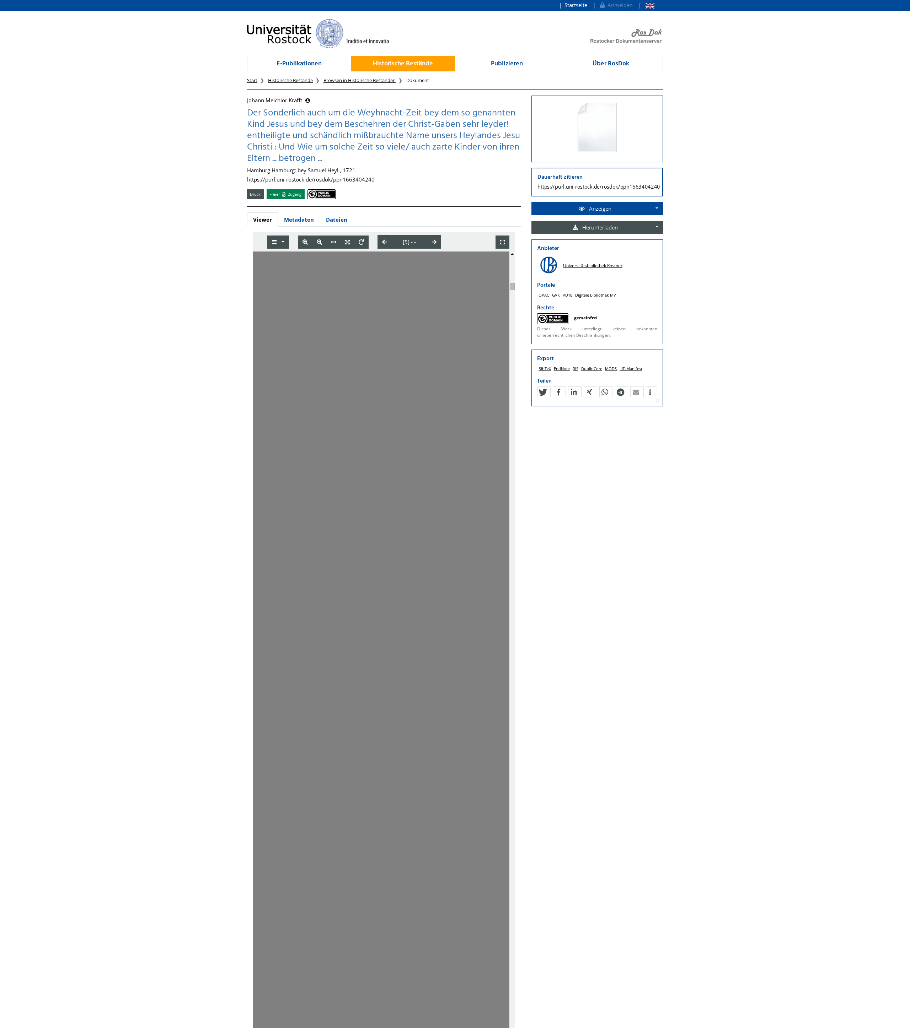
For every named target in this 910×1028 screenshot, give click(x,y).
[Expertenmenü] (657, 401)
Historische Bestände (403, 64)
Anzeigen (599, 208)
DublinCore (591, 368)
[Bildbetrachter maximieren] (502, 242)
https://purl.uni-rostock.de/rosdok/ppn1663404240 (311, 179)
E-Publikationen (299, 64)
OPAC (544, 295)
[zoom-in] (305, 242)
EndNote (562, 368)
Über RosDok (611, 64)
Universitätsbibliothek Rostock (592, 266)
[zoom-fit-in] (347, 242)
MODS (611, 368)
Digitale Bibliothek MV (595, 295)
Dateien (336, 219)
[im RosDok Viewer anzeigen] (597, 128)
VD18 (567, 295)
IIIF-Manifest (631, 368)
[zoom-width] (333, 242)
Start (252, 80)
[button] (542, 392)
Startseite (575, 5)
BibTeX (545, 368)
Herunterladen (599, 227)
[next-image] (434, 242)
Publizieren (507, 64)
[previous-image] (384, 242)
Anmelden (619, 5)
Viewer (262, 219)
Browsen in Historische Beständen (359, 80)
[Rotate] (361, 242)
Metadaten (299, 219)
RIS (575, 368)
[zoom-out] (319, 242)
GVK (556, 295)
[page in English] (646, 5)
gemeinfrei (586, 318)
